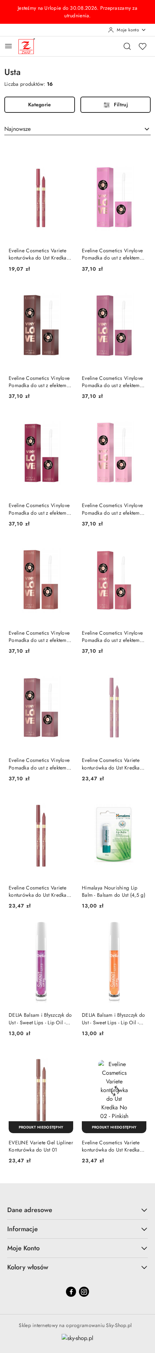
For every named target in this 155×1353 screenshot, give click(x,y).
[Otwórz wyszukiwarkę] (127, 46)
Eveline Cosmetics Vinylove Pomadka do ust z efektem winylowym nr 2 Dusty (112, 254)
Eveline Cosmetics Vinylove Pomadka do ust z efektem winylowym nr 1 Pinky (112, 509)
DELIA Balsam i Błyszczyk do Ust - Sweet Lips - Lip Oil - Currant (40, 1018)
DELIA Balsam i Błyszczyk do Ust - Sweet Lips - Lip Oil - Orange (113, 1018)
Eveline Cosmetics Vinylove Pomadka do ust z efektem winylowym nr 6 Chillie (39, 764)
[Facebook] (71, 1292)
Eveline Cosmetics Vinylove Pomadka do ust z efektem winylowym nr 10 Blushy (39, 509)
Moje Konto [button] (23, 1248)
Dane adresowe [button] (29, 1210)
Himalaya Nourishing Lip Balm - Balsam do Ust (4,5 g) (113, 891)
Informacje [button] (22, 1229)
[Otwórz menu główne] (8, 46)
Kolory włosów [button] (27, 1267)
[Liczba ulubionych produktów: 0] (142, 46)
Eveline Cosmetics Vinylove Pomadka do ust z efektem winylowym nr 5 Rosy (112, 636)
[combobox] (77, 129)
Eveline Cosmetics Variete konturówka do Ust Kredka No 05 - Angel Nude (111, 764)
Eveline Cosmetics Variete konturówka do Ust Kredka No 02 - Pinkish (111, 1146)
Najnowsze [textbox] (17, 129)
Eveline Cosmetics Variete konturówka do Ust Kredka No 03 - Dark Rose (38, 891)
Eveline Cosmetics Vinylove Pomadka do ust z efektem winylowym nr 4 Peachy (39, 636)
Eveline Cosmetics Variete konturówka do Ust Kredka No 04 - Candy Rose (38, 254)
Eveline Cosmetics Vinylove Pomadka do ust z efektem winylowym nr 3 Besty (112, 381)
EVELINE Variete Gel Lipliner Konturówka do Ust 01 (41, 1146)
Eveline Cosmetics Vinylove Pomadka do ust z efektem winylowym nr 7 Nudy (39, 381)
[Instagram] (84, 1292)
